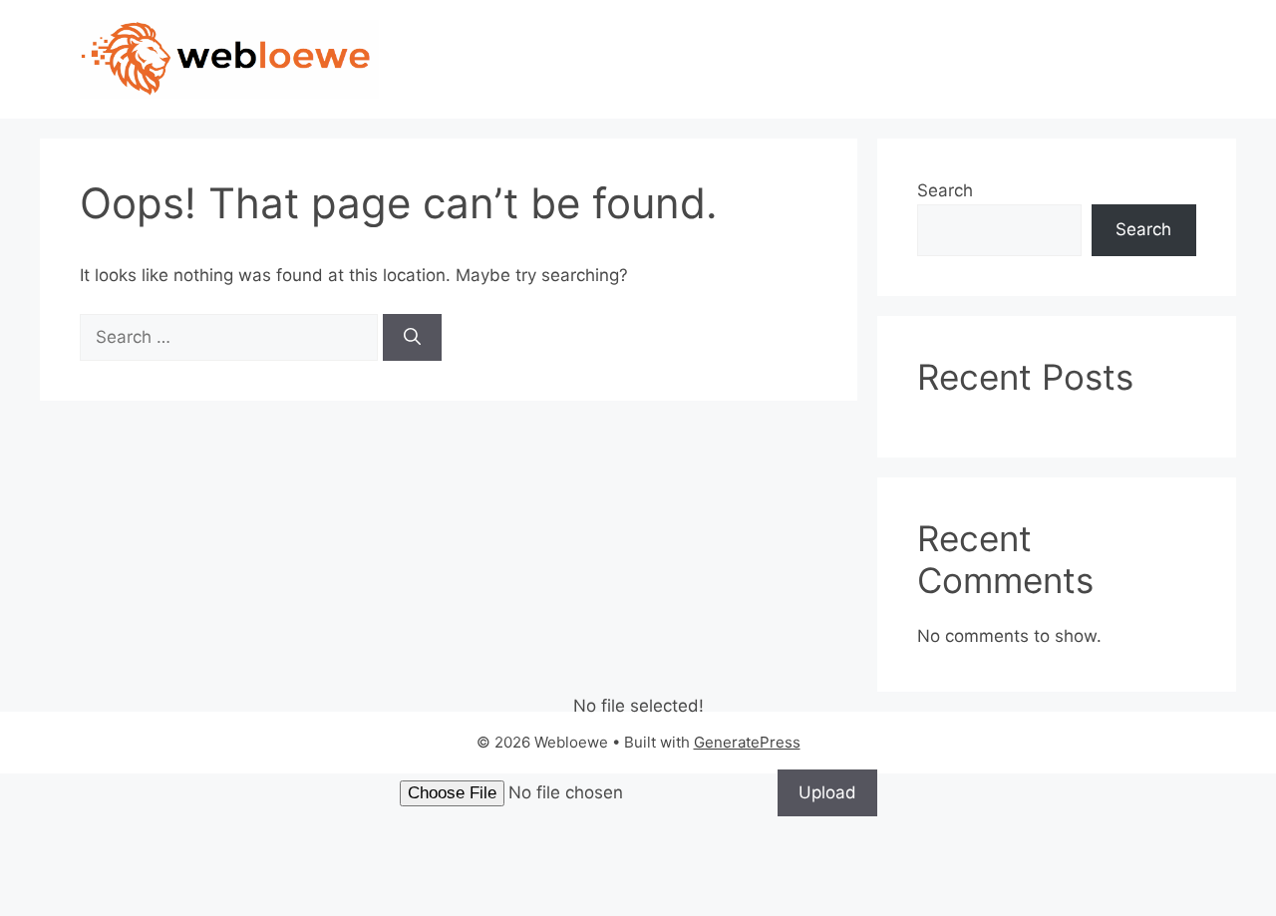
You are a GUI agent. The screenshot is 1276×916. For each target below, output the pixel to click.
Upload (827, 792)
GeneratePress (747, 742)
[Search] (412, 338)
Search (945, 190)
